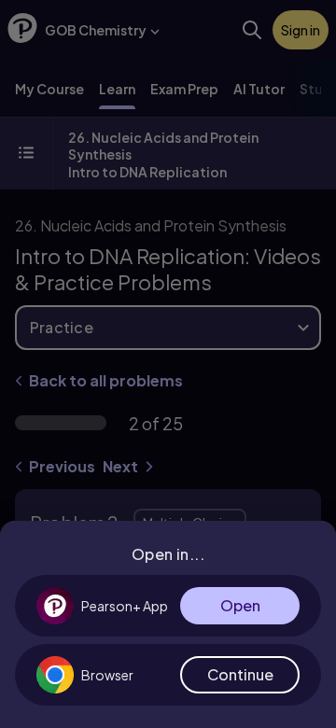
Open (240, 605)
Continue (240, 674)
